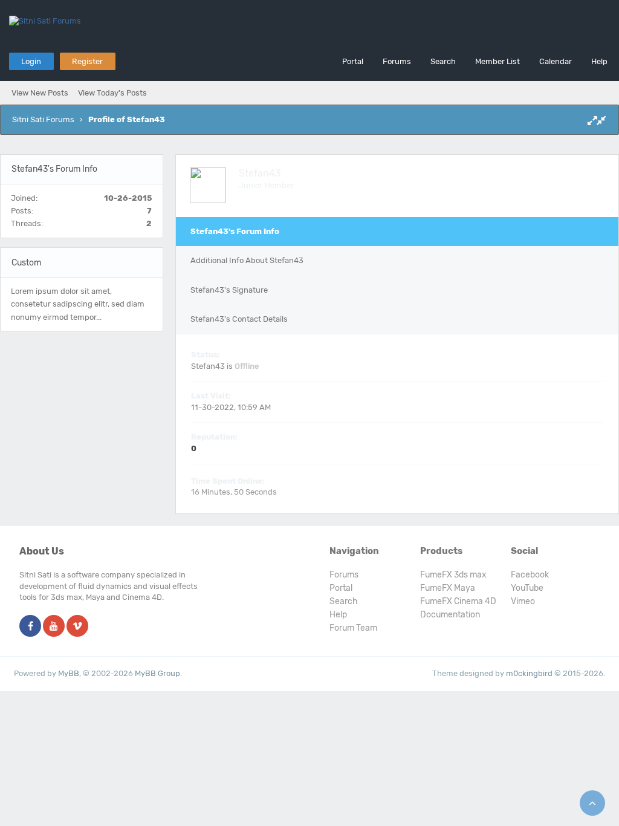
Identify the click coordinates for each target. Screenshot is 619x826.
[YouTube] (54, 626)
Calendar (555, 61)
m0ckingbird (529, 673)
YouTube (527, 588)
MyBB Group (157, 673)
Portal (352, 61)
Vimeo (523, 601)
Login (31, 61)
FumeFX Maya (447, 588)
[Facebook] (30, 626)
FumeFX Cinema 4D (458, 601)
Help (599, 61)
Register (87, 61)
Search (443, 61)
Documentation (450, 615)
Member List (497, 61)
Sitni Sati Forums (43, 119)
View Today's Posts (112, 92)
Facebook (530, 575)
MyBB (68, 673)
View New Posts (39, 92)
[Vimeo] (77, 626)
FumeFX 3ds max (453, 575)
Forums (397, 61)
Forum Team (353, 628)
